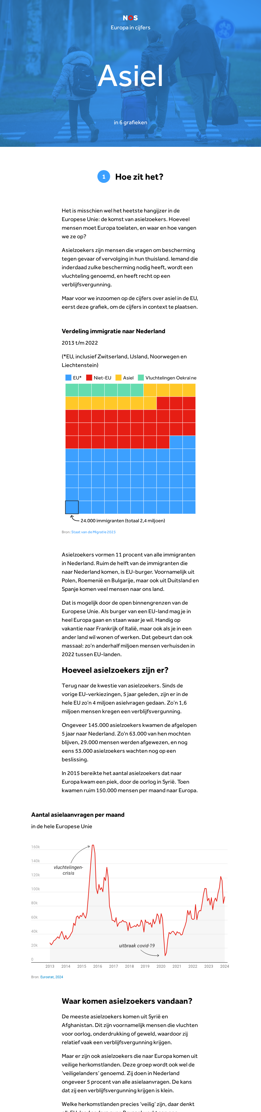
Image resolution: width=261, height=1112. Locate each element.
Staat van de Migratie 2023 (93, 532)
